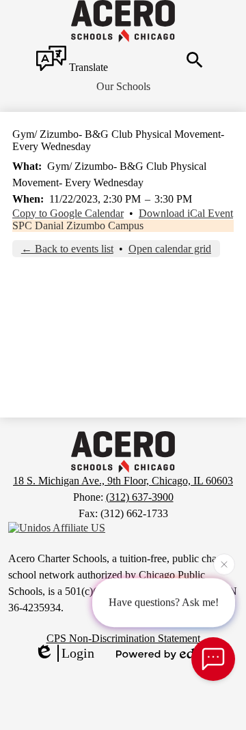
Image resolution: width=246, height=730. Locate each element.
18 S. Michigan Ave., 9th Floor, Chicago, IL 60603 (123, 480)
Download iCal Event (186, 213)
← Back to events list (67, 248)
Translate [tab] (87, 67)
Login (78, 652)
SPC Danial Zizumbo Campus (78, 225)
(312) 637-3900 (140, 497)
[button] (123, 86)
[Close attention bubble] (224, 564)
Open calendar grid (169, 248)
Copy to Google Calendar (68, 213)
